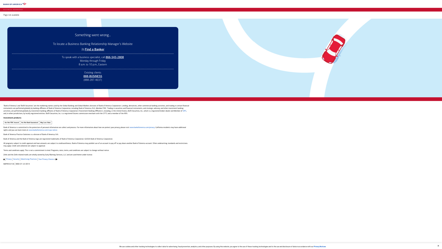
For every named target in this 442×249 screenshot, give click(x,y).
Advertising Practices (29, 159)
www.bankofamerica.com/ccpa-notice (43, 130)
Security (16, 159)
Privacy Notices (320, 247)
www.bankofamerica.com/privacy (142, 127)
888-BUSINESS (92, 76)
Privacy (9, 159)
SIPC (184, 111)
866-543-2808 (115, 57)
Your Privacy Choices (46, 159)
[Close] (438, 245)
